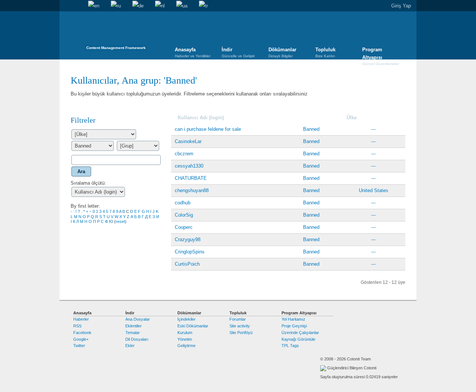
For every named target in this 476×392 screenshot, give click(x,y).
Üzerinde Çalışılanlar (300, 332)
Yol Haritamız (293, 319)
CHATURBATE (191, 178)
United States (373, 190)
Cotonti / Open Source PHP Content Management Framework (116, 33)
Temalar (132, 332)
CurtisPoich (187, 264)
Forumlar (237, 319)
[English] (94, 6)
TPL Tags (290, 345)
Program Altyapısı (380, 53)
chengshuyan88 (192, 190)
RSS (77, 326)
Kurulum (184, 332)
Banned (180, 80)
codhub (182, 202)
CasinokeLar (188, 141)
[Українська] (182, 6)
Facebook (82, 332)
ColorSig (184, 215)
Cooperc (184, 227)
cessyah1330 (189, 166)
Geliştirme (186, 345)
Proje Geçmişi (294, 326)
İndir (238, 52)
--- (373, 129)
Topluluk (325, 52)
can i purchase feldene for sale (208, 129)
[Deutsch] (138, 6)
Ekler (130, 345)
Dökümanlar (282, 52)
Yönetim (184, 339)
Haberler (81, 319)
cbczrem (184, 153)
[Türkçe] (203, 6)
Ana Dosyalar (137, 319)
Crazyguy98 (187, 239)
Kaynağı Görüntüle (298, 339)
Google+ (81, 339)
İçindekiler (186, 319)
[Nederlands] (159, 6)
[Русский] (115, 6)
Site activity (239, 326)
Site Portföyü (241, 332)
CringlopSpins (190, 252)
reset (120, 221)
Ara (76, 6)
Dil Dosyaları (136, 339)
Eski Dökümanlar (192, 326)
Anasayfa (65, 6)
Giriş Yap (401, 6)
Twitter (79, 345)
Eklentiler (133, 326)
